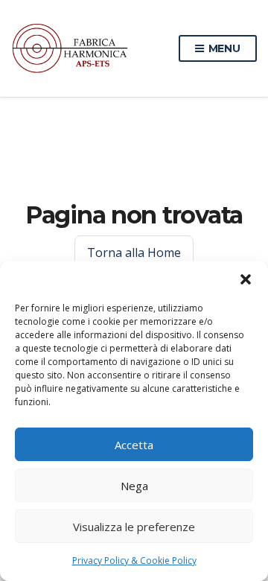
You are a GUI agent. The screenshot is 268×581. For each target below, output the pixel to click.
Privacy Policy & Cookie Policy (134, 560)
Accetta (134, 444)
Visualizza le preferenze (134, 526)
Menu (222, 48)
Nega (134, 485)
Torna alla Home (134, 252)
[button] (245, 279)
